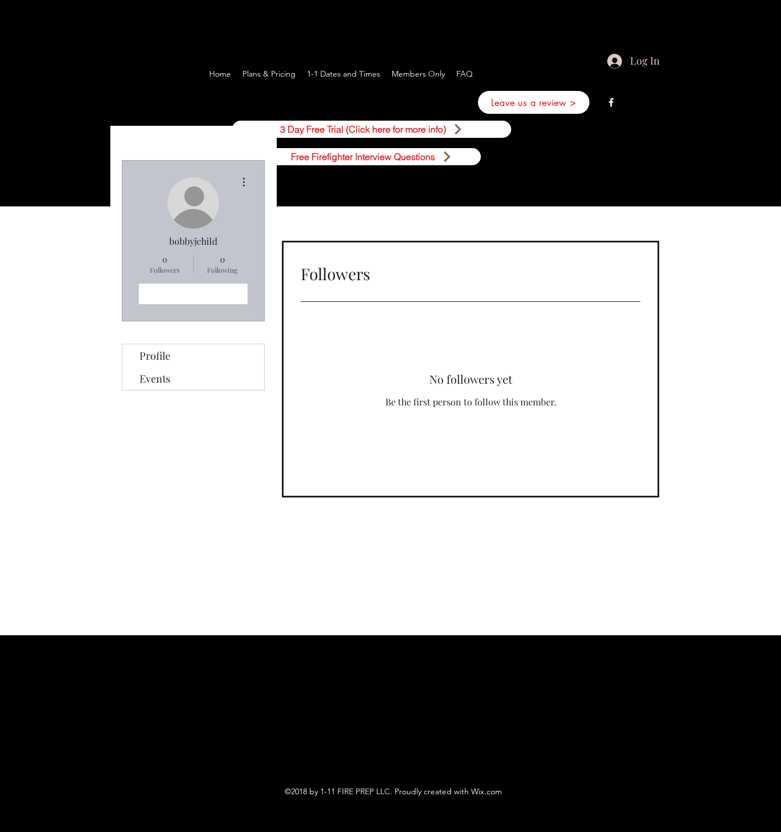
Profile (155, 356)
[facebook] (611, 102)
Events (155, 378)
